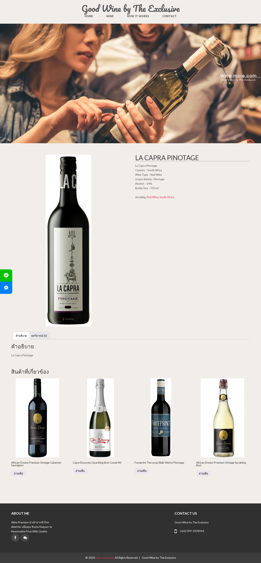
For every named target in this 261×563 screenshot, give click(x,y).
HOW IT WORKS (138, 16)
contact (169, 16)
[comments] (25, 538)
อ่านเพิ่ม (18, 473)
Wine (110, 16)
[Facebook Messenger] (6, 288)
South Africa (166, 197)
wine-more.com (105, 557)
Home (88, 16)
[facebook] (15, 538)
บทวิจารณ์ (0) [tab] (39, 335)
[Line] (6, 275)
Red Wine (152, 197)
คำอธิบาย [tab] (21, 335)
